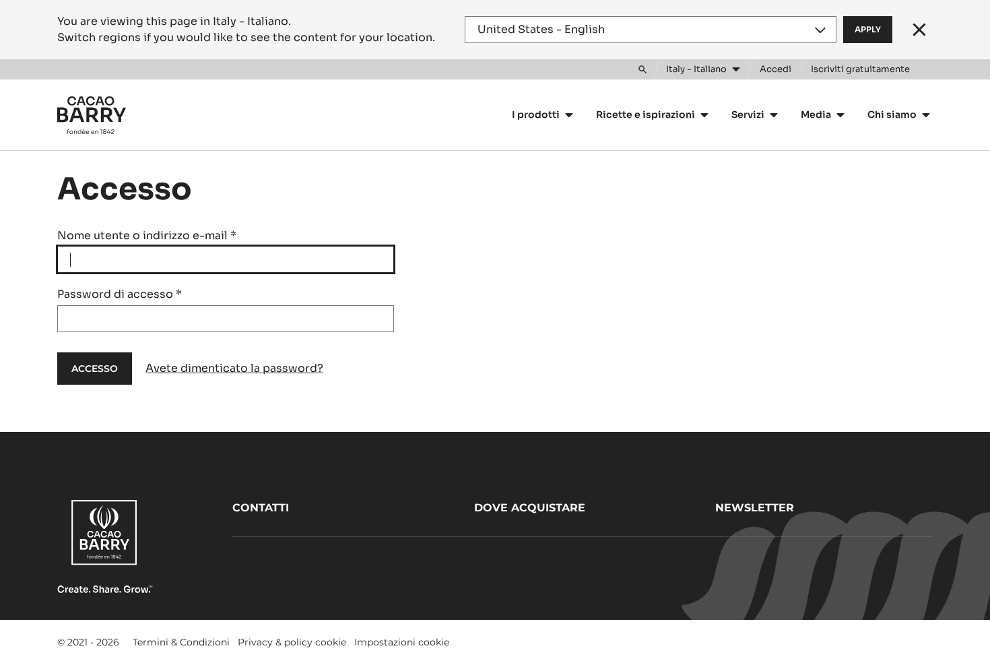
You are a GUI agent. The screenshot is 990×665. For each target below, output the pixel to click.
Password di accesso (119, 294)
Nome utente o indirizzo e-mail (146, 235)
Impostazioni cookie (401, 642)
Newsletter (754, 507)
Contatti (260, 507)
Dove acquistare (529, 507)
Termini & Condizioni (181, 642)
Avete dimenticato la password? (234, 368)
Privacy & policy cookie (292, 642)
